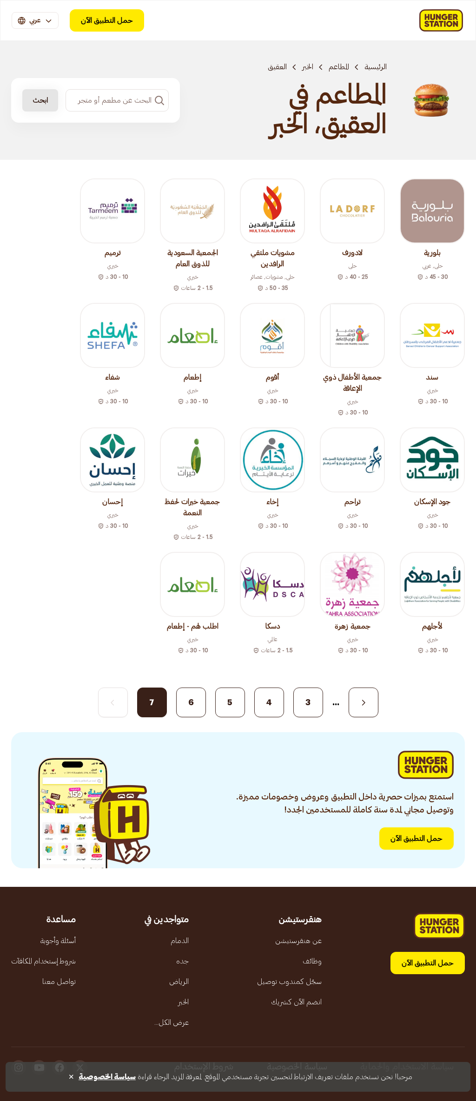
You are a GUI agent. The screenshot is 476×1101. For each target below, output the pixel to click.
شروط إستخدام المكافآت (43, 961)
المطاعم (339, 67)
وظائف (312, 961)
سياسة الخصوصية (107, 1077)
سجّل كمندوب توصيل (289, 981)
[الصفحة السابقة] (363, 702)
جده (182, 961)
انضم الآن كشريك (296, 1002)
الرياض (179, 981)
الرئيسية (375, 67)
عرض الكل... (171, 1022)
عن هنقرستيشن (298, 940)
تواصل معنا (59, 981)
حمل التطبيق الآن (107, 20)
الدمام (180, 940)
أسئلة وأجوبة (58, 940)
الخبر (307, 67)
